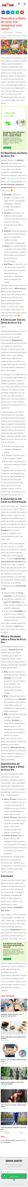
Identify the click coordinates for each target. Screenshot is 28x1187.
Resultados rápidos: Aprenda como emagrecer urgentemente (11, 1015)
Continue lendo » (4, 1017)
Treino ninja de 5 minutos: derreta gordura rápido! (13, 1105)
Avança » (21, 1133)
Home (2, 35)
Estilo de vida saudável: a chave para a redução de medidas (12, 1083)
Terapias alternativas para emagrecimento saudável (13, 1037)
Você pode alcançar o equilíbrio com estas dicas (13, 1128)
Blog (6, 35)
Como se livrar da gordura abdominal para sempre (13, 1060)
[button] (19, 3)
